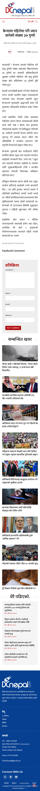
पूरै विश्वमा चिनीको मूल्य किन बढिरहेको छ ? (19, 588)
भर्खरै (32, 21)
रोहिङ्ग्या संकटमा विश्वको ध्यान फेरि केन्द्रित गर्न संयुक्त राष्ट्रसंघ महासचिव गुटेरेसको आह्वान (20, 453)
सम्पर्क (34, 783)
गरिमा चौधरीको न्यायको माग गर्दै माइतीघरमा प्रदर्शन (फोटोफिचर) (15, 656)
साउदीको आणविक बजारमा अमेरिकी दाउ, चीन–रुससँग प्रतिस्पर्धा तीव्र (18, 397)
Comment (9, 269)
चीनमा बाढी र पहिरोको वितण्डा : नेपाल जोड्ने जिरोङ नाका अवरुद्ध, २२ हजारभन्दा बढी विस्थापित (20, 367)
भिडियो (4, 723)
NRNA (4, 719)
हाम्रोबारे (6, 783)
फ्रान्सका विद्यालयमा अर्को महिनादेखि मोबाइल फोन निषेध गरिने (16, 509)
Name (8, 293)
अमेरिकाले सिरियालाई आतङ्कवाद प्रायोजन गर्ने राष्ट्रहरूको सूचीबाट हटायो (19, 481)
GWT (26, 788)
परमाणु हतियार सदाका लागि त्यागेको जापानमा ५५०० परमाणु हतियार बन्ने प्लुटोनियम (17, 607)
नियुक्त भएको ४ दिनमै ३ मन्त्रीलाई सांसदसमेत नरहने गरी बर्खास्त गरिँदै (16, 621)
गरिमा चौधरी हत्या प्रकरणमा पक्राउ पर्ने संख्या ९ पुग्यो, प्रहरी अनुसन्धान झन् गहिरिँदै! (19, 644)
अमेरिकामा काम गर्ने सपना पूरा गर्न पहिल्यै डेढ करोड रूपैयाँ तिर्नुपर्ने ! (20, 425)
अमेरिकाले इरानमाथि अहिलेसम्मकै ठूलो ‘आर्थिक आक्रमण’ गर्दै (17, 537)
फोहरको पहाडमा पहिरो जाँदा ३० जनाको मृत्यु (20, 563)
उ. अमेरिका (5, 716)
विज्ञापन (14, 783)
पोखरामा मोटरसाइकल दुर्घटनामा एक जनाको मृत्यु (17, 632)
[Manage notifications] (34, 785)
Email (8, 304)
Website (8, 315)
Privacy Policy (24, 783)
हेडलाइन (4, 726)
